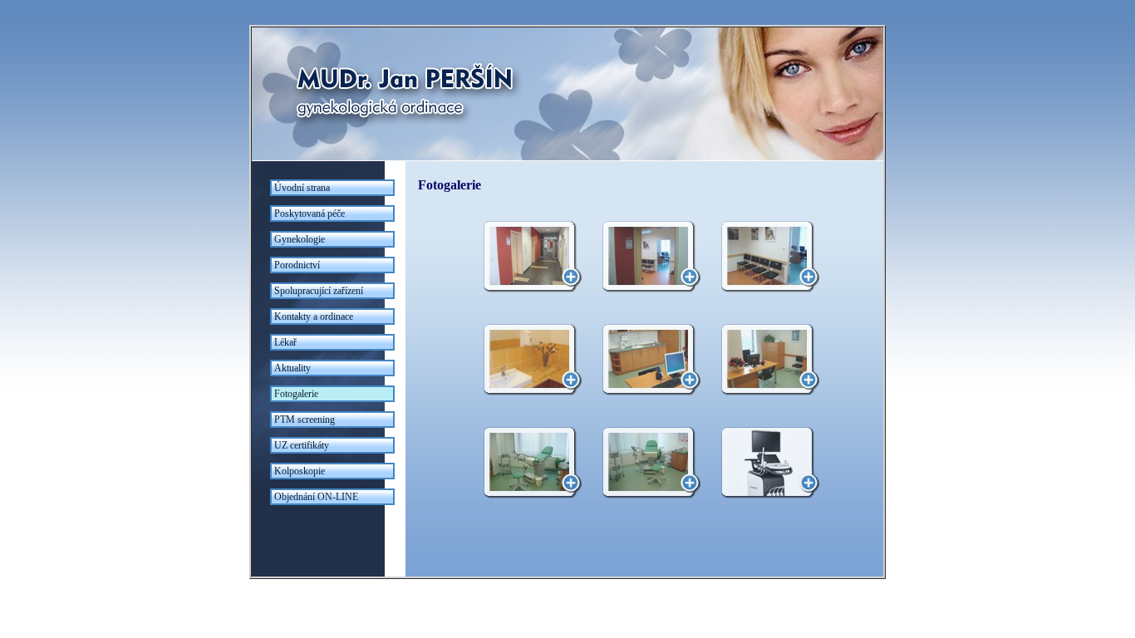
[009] (763, 463)
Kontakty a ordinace (313, 316)
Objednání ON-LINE (316, 497)
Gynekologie (299, 239)
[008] (645, 463)
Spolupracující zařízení (318, 291)
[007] (526, 463)
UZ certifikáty (301, 445)
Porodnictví (297, 265)
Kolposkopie (299, 471)
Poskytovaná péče (309, 213)
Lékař (285, 342)
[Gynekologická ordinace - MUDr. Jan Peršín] (567, 157)
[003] (763, 256)
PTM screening (304, 419)
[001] (526, 256)
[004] (526, 360)
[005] (645, 360)
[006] (763, 360)
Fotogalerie (296, 394)
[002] (645, 256)
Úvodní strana (302, 188)
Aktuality (292, 368)
